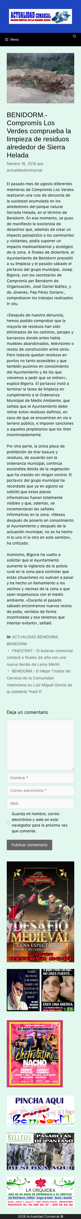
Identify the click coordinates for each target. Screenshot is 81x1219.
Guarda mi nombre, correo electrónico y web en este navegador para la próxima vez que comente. (40, 822)
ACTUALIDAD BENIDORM (34, 637)
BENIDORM (17, 644)
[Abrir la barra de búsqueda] (74, 36)
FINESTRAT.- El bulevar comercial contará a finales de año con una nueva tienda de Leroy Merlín (40, 658)
